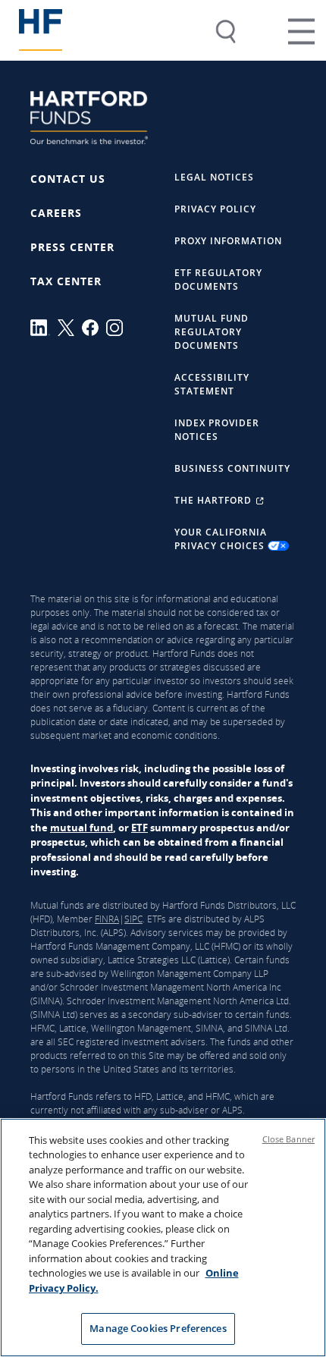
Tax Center (66, 281)
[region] (163, 1237)
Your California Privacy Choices (221, 539)
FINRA (107, 919)
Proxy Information (228, 240)
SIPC (133, 919)
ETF (139, 827)
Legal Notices (214, 177)
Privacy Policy (215, 209)
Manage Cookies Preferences (157, 1328)
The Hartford (214, 500)
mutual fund (81, 827)
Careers (56, 213)
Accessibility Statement (211, 384)
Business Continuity (232, 468)
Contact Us (67, 178)
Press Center (72, 247)
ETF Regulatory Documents (218, 279)
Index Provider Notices (216, 429)
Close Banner (288, 1139)
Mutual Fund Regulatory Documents (211, 332)
